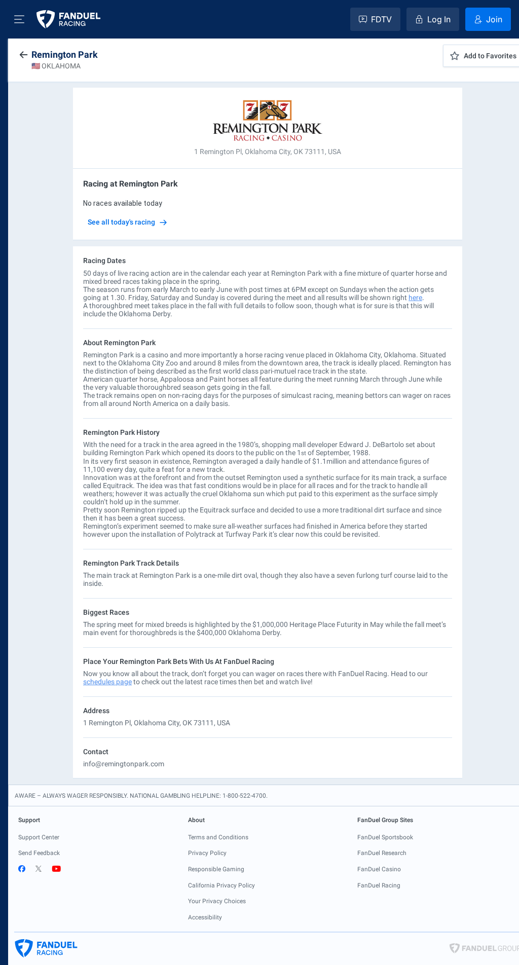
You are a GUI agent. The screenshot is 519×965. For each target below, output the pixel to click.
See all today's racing (121, 222)
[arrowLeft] (23, 55)
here (415, 297)
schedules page (107, 682)
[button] (19, 19)
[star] (455, 56)
